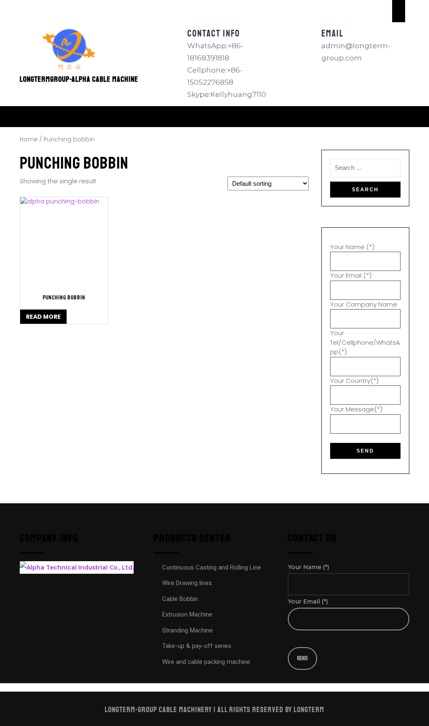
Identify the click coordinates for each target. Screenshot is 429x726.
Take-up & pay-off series (196, 646)
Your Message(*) (356, 409)
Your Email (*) (351, 275)
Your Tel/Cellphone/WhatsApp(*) (365, 342)
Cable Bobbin (180, 599)
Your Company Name (363, 304)
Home (29, 139)
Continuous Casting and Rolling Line (211, 567)
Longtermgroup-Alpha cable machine (79, 79)
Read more (43, 316)
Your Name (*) (352, 246)
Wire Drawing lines (187, 583)
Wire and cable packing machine (206, 662)
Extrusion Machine (187, 614)
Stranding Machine (187, 630)
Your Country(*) (354, 380)
